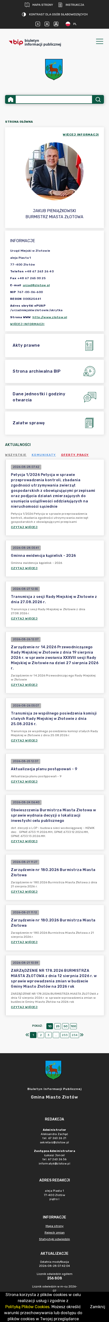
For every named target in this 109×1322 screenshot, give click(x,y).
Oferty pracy (75, 455)
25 (58, 1026)
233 (65, 1035)
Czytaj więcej (24, 527)
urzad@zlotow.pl (36, 285)
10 (49, 1026)
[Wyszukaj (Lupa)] (97, 99)
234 (75, 1035)
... (56, 1035)
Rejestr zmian (55, 1232)
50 (65, 1026)
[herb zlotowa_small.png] (54, 69)
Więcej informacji (27, 324)
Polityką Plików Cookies (27, 1306)
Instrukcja (75, 5)
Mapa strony (42, 5)
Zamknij (97, 1306)
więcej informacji (81, 134)
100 (73, 1026)
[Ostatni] (82, 1035)
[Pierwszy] (27, 1035)
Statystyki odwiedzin (54, 1239)
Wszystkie (16, 455)
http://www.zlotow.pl (49, 317)
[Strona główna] (11, 99)
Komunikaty (44, 455)
